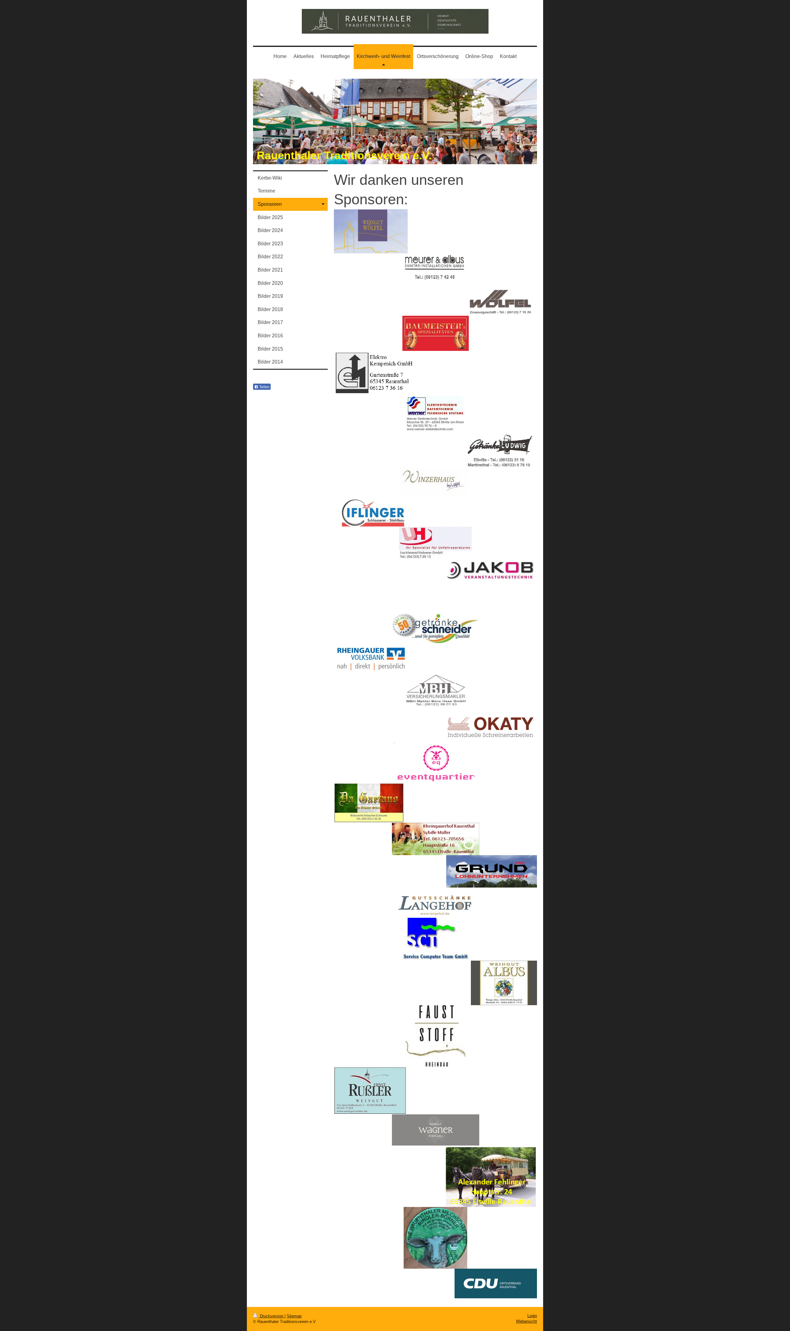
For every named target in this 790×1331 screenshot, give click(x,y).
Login (532, 1315)
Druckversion (272, 1316)
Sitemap (294, 1316)
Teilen (263, 387)
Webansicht (526, 1321)
